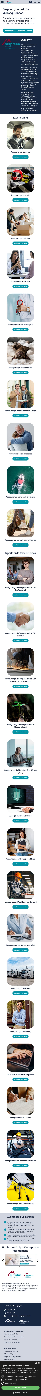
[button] (20, 1393)
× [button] (39, 1363)
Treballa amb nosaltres (11, 1351)
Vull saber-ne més (20, 157)
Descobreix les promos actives (18, 31)
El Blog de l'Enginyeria (10, 1354)
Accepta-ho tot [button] (20, 1388)
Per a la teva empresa (10, 1340)
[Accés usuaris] (30, 2)
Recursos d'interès (10, 1348)
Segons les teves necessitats (13, 1331)
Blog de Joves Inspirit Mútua (12, 1357)
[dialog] (20, 1378)
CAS (39, 2)
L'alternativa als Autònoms (12, 1342)
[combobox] (36, 1363)
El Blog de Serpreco (10, 1359)
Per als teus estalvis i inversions (13, 1337)
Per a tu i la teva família (11, 1334)
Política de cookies (30, 1372)
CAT (35, 2)
